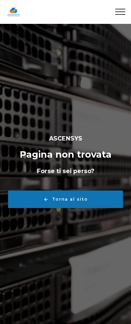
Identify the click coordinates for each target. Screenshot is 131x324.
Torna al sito (70, 199)
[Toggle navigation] (120, 11)
